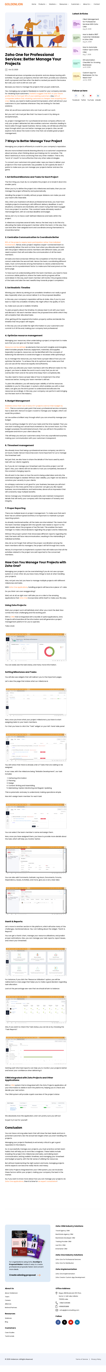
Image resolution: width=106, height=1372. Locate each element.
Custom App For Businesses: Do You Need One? (90, 75)
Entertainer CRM (61, 1249)
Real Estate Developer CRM (65, 1238)
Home (34, 4)
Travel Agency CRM (63, 1231)
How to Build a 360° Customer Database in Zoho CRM (91, 37)
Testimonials (9, 1336)
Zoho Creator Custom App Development (70, 1277)
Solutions (52, 4)
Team (7, 1297)
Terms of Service (82, 1359)
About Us (86, 4)
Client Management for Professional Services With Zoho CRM (91, 23)
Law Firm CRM (60, 1245)
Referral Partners (11, 1307)
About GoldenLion (11, 1293)
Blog (6, 1322)
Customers (75, 4)
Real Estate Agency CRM (64, 1234)
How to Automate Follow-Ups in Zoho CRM (90, 49)
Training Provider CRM (63, 1241)
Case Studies (9, 1332)
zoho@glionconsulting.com (69, 1310)
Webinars (8, 1318)
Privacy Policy (96, 1359)
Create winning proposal (22, 1275)
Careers (8, 1300)
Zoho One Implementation (65, 1274)
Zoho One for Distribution (65, 1263)
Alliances (8, 1304)
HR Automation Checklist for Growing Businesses (91, 62)
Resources (63, 4)
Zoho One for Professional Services (68, 1259)
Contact (97, 4)
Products (42, 4)
